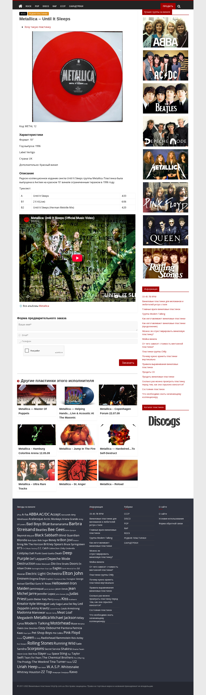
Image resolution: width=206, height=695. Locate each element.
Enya (42, 578)
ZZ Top (46, 671)
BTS (19, 548)
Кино (73, 672)
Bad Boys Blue (38, 523)
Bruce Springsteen (74, 544)
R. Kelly (37, 638)
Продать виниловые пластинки (158, 376)
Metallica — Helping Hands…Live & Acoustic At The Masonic (76, 413)
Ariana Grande (70, 519)
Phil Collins (58, 633)
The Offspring (79, 658)
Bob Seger (43, 540)
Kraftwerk (73, 599)
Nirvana (81, 623)
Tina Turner (57, 662)
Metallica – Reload (112, 484)
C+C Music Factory (30, 548)
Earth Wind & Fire (69, 569)
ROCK (28, 6)
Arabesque (36, 519)
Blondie (22, 540)
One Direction (31, 628)
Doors (74, 564)
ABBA (33, 514)
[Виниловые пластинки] (20, 6)
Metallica (44, 306)
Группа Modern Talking (153, 313)
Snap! (49, 654)
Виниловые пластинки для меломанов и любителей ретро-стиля (102, 521)
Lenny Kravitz (39, 608)
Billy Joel (30, 535)
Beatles (41, 529)
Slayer (42, 653)
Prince (19, 638)
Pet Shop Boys (42, 633)
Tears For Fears (32, 657)
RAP (55, 6)
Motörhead (60, 623)
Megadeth (25, 617)
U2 (75, 661)
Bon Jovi (66, 540)
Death (58, 553)
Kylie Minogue (39, 603)
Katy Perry (48, 599)
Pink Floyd (72, 632)
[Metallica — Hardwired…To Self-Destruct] (118, 426)
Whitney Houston (28, 672)
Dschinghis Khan (38, 569)
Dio (53, 564)
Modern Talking (37, 623)
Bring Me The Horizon (30, 544)
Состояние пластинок (153, 389)
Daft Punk (35, 553)
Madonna (24, 612)
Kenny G (57, 599)
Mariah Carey (51, 613)
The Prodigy (24, 662)
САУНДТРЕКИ (76, 6)
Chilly (62, 548)
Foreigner (71, 579)
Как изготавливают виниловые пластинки (163, 318)
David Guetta (47, 553)
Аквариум (56, 672)
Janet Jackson (49, 589)
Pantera (66, 628)
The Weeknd (40, 662)
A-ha (25, 514)
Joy (67, 594)
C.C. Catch (43, 548)
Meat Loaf (64, 612)
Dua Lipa (48, 569)
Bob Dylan (32, 540)
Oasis (20, 628)
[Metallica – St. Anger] (77, 461)
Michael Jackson (63, 617)
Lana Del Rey (69, 604)
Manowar (38, 612)
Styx (69, 654)
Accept (55, 514)
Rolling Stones (40, 643)
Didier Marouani (43, 564)
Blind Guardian (69, 535)
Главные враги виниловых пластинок (161, 309)
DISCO (46, 6)
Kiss (65, 598)
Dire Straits (62, 563)
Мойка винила (149, 339)
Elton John (72, 573)
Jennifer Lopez (46, 594)
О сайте (163, 513)
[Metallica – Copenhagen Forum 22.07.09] (118, 386)
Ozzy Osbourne (49, 628)
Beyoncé (21, 535)
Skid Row (32, 653)
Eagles (57, 568)
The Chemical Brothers (57, 657)
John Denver (61, 594)
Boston (76, 540)
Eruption (49, 579)
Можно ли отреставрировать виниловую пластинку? (101, 553)
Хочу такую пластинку (38, 27)
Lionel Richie (55, 609)
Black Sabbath (47, 534)
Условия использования (171, 518)
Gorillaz (30, 583)
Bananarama (59, 524)
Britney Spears (53, 544)
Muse (74, 623)
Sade (79, 643)
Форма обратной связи (171, 523)
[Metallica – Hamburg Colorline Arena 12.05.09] (36, 426)
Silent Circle (22, 653)
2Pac (19, 514)
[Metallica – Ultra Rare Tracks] (36, 461)
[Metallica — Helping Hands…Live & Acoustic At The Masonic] (77, 386)
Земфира (65, 672)
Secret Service (52, 649)
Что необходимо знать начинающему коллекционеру (101, 618)
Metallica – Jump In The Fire (77, 448)
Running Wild (64, 643)
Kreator (23, 603)
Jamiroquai (37, 588)
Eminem (23, 578)
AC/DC (44, 514)
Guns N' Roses (43, 583)
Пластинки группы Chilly (154, 351)
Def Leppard (38, 559)
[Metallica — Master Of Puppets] (36, 386)
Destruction (26, 563)
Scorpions (35, 648)
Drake (27, 568)
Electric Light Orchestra (44, 573)
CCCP (62, 6)
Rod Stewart (22, 644)
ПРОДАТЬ (168, 6)
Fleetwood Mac (60, 579)
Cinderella (70, 548)
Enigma (33, 578)
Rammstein (63, 638)
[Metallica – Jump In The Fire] (77, 426)
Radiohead (48, 638)
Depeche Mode (58, 558)
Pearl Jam (27, 633)
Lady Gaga (56, 604)
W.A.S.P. (54, 666)
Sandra (22, 649)
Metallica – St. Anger (72, 484)
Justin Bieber (34, 599)
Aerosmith (66, 514)
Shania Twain (78, 649)
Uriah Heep (27, 666)
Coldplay (23, 553)
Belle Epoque (70, 530)
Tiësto (69, 662)
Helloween (60, 583)
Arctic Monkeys (53, 519)
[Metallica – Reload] (118, 461)
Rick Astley (77, 638)
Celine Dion (54, 548)
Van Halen (42, 667)
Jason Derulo (61, 588)
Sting (63, 653)
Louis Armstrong (70, 608)
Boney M (54, 540)
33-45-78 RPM (149, 296)
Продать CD (148, 372)
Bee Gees (56, 529)
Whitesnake (70, 667)
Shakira (66, 649)
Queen (28, 637)
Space (55, 653)
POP (37, 6)
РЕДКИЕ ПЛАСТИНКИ (38, 13)
